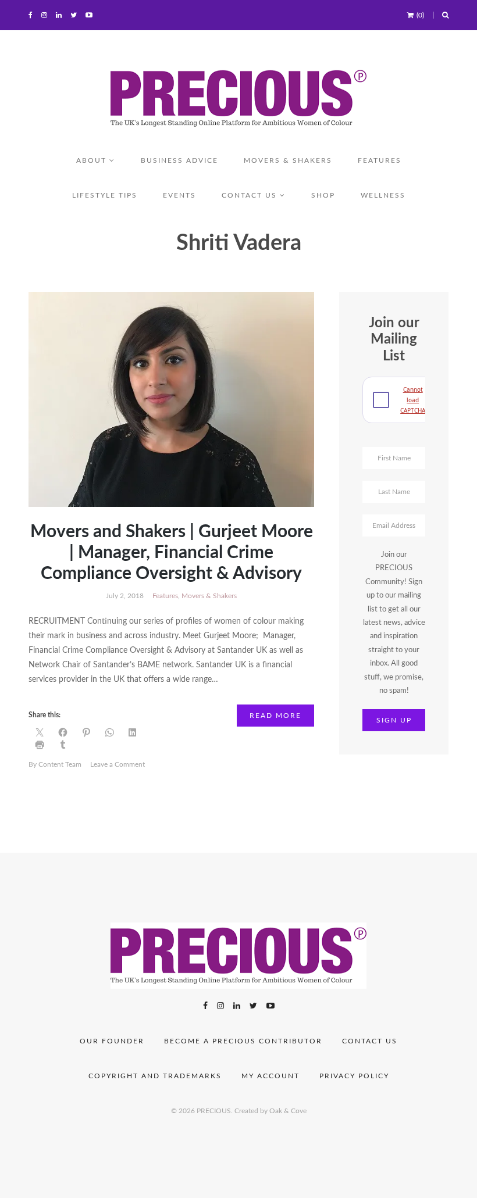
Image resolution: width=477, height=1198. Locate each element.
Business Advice (179, 160)
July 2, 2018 (125, 595)
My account (270, 1075)
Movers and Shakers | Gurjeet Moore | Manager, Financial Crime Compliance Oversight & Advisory (171, 552)
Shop (323, 195)
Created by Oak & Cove (270, 1110)
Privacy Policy (354, 1075)
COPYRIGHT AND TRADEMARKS (155, 1075)
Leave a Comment (117, 764)
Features (379, 160)
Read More (275, 715)
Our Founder (112, 1041)
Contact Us (369, 1041)
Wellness (383, 195)
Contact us (249, 195)
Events (179, 195)
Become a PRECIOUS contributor (243, 1041)
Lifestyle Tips (104, 195)
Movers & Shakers (288, 160)
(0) (420, 15)
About (91, 160)
